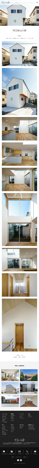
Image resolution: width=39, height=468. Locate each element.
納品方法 (3, 420)
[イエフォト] (6, 2)
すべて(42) (12, 426)
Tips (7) (12, 431)
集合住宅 (12, 416)
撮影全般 (29, 415)
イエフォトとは (4, 415)
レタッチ (12, 419)
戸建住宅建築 (13, 415)
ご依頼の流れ (4, 419)
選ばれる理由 (4, 416)
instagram (21, 460)
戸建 (3, 427)
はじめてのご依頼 (30, 426)
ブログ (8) (12, 430)
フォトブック (21, 415)
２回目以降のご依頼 (31, 427)
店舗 (3, 431)
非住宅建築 (4, 434)
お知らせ (12, 424)
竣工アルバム (21, 416)
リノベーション (4, 430)
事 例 (3, 424)
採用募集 (21, 427)
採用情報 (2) (12, 427)
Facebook (18, 460)
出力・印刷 (12, 420)
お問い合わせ (22, 424)
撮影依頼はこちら (31, 424)
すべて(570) (3, 426)
